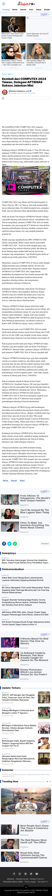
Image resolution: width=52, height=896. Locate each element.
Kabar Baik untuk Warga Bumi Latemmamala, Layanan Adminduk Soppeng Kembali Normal (22, 578)
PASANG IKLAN (22, 879)
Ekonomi (7, 708)
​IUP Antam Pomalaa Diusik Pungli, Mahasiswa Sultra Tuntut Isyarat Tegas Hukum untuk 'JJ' (26, 623)
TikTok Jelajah (30, 882)
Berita (14, 10)
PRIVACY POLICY (37, 879)
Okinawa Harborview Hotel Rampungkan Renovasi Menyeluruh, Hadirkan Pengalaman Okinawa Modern (18, 758)
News (22, 481)
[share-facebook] (4, 544)
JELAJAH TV (42, 882)
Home (4, 74)
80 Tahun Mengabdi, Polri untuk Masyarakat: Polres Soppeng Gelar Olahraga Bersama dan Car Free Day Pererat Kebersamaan (26, 590)
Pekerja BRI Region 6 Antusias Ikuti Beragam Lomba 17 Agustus (18, 711)
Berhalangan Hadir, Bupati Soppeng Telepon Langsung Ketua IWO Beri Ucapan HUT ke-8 (18, 743)
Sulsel (38, 10)
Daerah (23, 10)
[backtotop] (26, 887)
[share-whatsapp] (15, 544)
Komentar (45, 544)
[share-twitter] (9, 544)
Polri (31, 10)
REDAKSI (10, 879)
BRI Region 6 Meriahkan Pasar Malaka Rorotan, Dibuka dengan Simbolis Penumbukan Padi (19, 728)
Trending (5, 10)
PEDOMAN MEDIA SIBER (13, 882)
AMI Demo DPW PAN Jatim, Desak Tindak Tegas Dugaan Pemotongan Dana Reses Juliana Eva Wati (25, 613)
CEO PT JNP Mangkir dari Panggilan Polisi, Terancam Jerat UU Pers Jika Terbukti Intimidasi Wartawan (18, 697)
